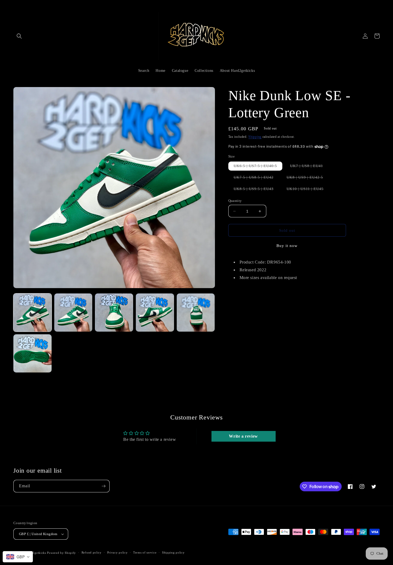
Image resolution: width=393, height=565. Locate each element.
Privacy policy (117, 552)
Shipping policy (173, 552)
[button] (19, 36)
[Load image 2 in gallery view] (73, 312)
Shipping (254, 137)
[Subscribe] (103, 486)
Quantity (235, 201)
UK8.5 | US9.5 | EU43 (256, 190)
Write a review (243, 436)
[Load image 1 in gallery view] (32, 312)
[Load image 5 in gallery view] (196, 312)
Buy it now (287, 246)
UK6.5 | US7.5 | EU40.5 (258, 167)
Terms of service (144, 552)
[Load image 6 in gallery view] (32, 353)
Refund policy (92, 552)
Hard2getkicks (36, 552)
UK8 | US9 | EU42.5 (307, 178)
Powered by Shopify (61, 552)
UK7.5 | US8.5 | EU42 (256, 178)
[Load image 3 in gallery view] (114, 312)
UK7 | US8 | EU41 (309, 167)
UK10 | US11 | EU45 (308, 190)
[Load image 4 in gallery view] (155, 312)
